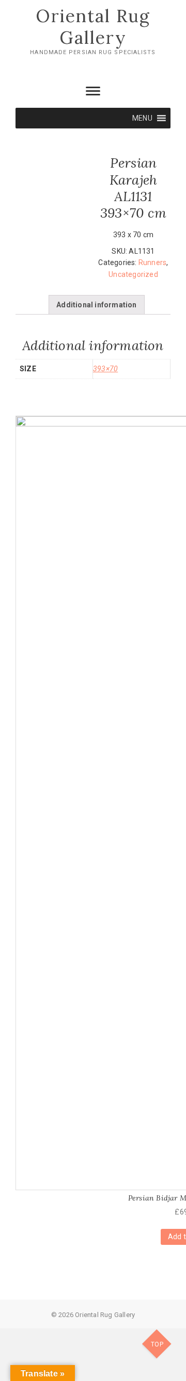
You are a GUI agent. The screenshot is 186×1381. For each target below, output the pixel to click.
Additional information (96, 305)
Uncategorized (133, 274)
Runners (152, 262)
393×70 (105, 369)
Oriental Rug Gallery (93, 26)
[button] (142, 118)
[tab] (96, 305)
